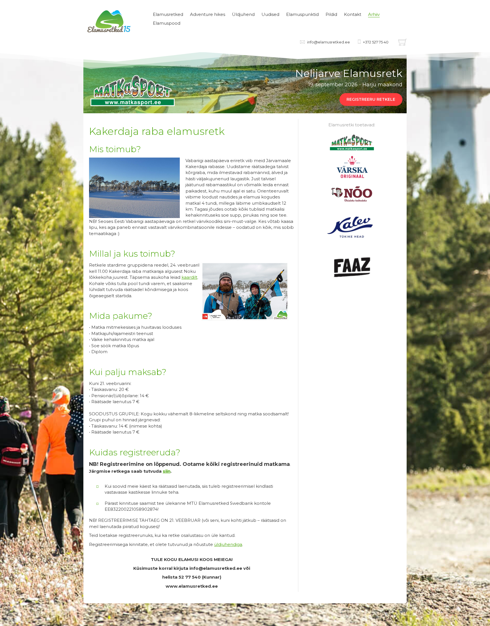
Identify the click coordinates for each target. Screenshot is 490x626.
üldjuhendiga (228, 544)
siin (166, 471)
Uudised (270, 14)
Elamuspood (166, 23)
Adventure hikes (207, 14)
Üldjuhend (243, 14)
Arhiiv (374, 14)
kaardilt (189, 277)
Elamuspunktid (302, 14)
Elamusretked (168, 14)
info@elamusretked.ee (328, 42)
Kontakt (352, 14)
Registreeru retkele (371, 99)
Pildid (331, 14)
